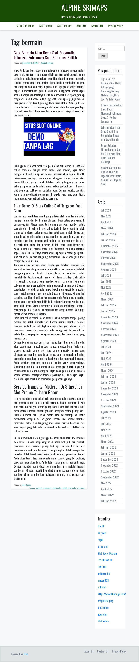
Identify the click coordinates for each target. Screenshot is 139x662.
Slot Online (26, 484)
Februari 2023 (108, 448)
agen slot (102, 614)
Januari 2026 (108, 240)
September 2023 (110, 406)
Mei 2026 (106, 216)
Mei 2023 (106, 430)
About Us (81, 26)
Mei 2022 (106, 483)
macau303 (103, 580)
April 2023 (106, 436)
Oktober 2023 (108, 400)
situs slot (103, 547)
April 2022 (106, 489)
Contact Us (97, 26)
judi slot (102, 587)
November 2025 (109, 252)
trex (25, 654)
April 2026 (106, 222)
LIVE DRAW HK (105, 560)
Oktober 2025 (108, 258)
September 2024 (110, 335)
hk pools (102, 533)
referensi (81, 487)
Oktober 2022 (108, 471)
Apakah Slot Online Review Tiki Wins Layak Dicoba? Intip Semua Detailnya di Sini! (111, 176)
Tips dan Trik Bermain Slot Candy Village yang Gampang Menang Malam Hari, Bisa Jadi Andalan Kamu (111, 89)
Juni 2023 (106, 424)
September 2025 (110, 264)
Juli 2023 (106, 418)
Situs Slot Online (25, 26)
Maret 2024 (107, 370)
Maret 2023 (107, 442)
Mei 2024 (106, 359)
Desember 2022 (109, 459)
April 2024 (106, 365)
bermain (39, 487)
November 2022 (109, 465)
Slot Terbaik (45, 26)
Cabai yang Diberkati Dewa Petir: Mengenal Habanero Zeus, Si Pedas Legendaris (111, 113)
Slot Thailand (64, 26)
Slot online (103, 621)
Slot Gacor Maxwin (107, 553)
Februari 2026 (108, 234)
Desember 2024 (109, 317)
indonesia (48, 487)
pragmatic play (105, 601)
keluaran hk (104, 574)
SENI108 (102, 567)
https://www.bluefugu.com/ (112, 594)
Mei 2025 (106, 287)
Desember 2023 (109, 388)
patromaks (57, 487)
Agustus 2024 (108, 341)
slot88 (101, 526)
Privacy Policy (115, 26)
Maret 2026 (107, 228)
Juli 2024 (106, 347)
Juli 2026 (106, 210)
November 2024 (109, 323)
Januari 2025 (108, 311)
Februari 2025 (108, 305)
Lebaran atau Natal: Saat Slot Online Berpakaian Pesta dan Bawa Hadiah (111, 133)
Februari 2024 (108, 376)
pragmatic (72, 487)
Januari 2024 (108, 382)
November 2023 (109, 394)
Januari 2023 (108, 454)
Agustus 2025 (108, 270)
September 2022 (110, 477)
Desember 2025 (109, 246)
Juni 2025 (106, 281)
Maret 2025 (107, 299)
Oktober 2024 (108, 329)
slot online (103, 608)
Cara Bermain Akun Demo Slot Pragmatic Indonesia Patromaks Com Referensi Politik (45, 55)
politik (64, 487)
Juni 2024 (106, 353)
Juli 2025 (106, 276)
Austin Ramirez (47, 62)
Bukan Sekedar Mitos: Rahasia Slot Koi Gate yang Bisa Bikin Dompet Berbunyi (111, 154)
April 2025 (106, 293)
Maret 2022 (107, 495)
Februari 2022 (108, 501)
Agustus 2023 (108, 412)
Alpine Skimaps (84, 7)
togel (100, 540)
